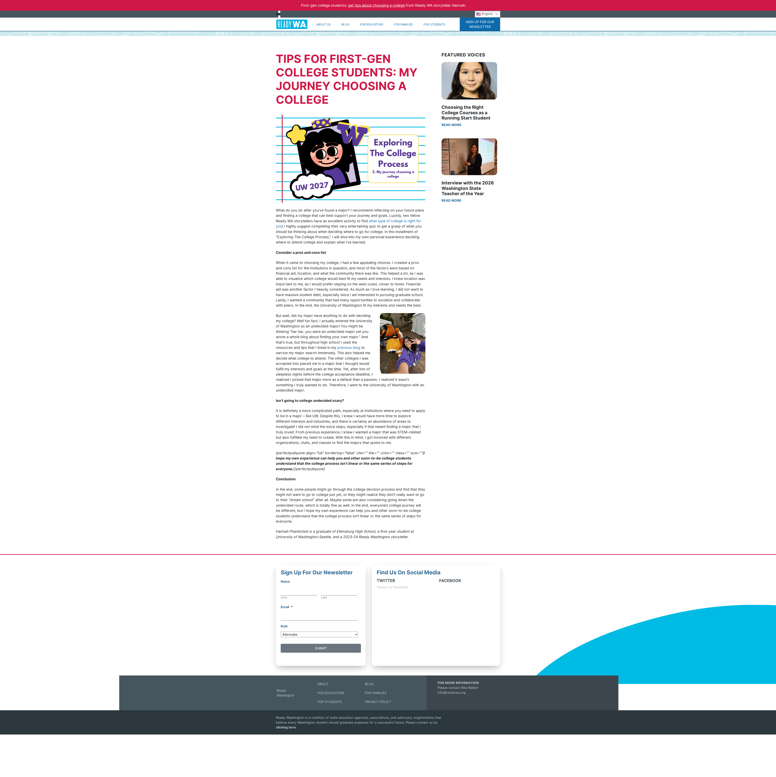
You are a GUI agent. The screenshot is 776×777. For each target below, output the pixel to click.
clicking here (286, 727)
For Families (403, 24)
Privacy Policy (378, 702)
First (284, 597)
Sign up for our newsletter (480, 24)
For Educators (371, 24)
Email (287, 607)
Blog (345, 24)
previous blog (348, 347)
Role (284, 626)
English (487, 14)
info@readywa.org (452, 692)
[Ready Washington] (292, 24)
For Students (434, 24)
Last (324, 597)
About (322, 684)
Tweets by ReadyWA (392, 587)
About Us (323, 24)
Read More (451, 125)
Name (285, 581)
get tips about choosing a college (376, 5)
